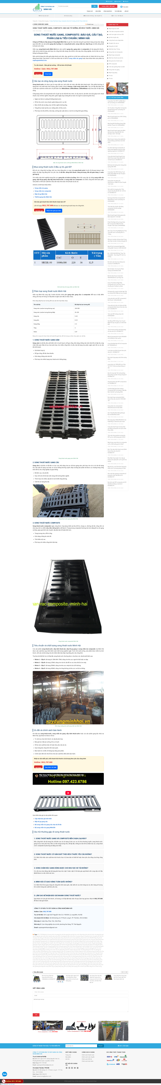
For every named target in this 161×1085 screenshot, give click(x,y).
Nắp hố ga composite (114, 55)
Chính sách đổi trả (87, 1059)
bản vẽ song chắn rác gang (52, 934)
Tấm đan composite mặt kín (116, 31)
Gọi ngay (38, 74)
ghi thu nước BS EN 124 (50, 948)
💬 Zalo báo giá (10, 1084)
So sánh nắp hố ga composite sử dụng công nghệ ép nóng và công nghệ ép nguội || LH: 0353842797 (116, 149)
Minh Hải (49, 953)
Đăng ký (126, 1)
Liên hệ (126, 11)
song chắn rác (61, 956)
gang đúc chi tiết (47, 941)
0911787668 (41, 934)
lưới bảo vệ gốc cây (70, 949)
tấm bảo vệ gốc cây (96, 961)
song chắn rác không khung (53, 959)
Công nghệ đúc (107, 11)
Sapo (95, 1081)
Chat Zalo (48, 74)
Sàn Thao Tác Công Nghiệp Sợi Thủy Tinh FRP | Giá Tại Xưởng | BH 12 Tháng (117, 232)
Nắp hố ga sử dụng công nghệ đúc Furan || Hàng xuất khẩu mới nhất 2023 (116, 140)
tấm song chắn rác (48, 966)
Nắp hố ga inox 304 (114, 28)
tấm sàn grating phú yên (94, 964)
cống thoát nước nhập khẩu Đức (49, 939)
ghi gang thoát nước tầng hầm (70, 946)
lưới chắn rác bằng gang (82, 949)
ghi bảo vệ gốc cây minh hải (53, 943)
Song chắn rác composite (43, 191)
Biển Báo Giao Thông (114, 49)
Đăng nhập (118, 1)
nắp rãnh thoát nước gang (89, 954)
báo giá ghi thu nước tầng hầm (77, 934)
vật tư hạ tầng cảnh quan (70, 966)
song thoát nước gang (85, 961)
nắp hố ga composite (69, 953)
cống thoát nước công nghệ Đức (71, 938)
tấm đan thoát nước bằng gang (44, 964)
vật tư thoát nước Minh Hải (84, 966)
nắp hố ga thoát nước (53, 954)
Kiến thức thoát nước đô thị (116, 58)
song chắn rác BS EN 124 (87, 956)
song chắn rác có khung (43, 958)
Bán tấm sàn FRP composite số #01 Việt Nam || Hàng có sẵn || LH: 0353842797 (117, 484)
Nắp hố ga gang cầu (41, 821)
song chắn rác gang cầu (94, 958)
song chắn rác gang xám (39, 959)
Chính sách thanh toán (88, 1055)
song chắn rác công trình (70, 958)
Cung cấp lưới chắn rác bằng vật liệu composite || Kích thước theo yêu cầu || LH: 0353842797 (117, 307)
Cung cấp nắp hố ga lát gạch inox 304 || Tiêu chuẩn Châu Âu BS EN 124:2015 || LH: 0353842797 (116, 158)
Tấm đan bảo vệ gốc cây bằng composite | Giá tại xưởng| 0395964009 (115, 208)
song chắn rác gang (75, 58)
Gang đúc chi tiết (113, 46)
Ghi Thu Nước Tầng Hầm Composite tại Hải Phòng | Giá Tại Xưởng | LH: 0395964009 (117, 109)
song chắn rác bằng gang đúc (73, 956)
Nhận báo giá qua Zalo (54, 210)
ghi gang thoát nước (56, 946)
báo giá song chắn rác (44, 936)
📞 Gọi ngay (3, 1084)
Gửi (36, 1014)
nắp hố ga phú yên (42, 954)
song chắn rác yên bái (49, 961)
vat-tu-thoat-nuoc (96, 966)
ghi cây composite (65, 943)
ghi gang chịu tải (72, 944)
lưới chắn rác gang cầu (52, 951)
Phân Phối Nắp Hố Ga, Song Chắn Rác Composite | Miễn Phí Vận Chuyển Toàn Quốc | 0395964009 (116, 223)
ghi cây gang (74, 943)
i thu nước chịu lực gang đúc (57, 949)
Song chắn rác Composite (116, 52)
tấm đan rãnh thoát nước (61, 963)
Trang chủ (90, 11)
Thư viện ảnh (118, 11)
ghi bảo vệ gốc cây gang (39, 943)
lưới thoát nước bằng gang (40, 953)
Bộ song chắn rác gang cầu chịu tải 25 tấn (48, 824)
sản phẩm (110, 1)
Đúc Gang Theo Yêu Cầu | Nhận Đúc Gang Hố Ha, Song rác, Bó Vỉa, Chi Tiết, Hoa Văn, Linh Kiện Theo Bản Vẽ (96, 979)
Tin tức (111, 75)
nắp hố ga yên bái (64, 954)
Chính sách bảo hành (87, 1061)
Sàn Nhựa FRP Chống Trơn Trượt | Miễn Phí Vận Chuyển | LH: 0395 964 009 (117, 322)
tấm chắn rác (36, 963)
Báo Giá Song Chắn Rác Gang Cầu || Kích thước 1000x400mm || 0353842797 (48, 977)
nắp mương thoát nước (76, 954)
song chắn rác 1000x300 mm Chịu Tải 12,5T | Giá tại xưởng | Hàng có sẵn (117, 366)
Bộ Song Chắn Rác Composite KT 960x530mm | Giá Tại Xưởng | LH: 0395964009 (116, 199)
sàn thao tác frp (45, 956)
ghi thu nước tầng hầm (63, 948)
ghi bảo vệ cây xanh (86, 941)
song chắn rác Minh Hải (67, 959)
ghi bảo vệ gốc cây (97, 941)
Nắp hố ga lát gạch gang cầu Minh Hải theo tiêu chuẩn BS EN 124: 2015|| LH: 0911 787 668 (116, 132)
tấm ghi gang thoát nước (71, 964)
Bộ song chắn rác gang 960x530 (45, 827)
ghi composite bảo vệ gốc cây (85, 943)
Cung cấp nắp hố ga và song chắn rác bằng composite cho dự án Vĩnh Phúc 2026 (117, 428)
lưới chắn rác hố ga (64, 951)
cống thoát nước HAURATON (88, 938)
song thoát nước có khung (72, 961)
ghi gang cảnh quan (49, 944)
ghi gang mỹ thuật (92, 944)
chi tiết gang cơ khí (48, 938)
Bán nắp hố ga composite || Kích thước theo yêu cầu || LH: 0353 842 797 (117, 399)
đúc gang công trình (63, 939)
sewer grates (53, 956)
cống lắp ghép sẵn (58, 938)
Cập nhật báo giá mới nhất (43, 818)
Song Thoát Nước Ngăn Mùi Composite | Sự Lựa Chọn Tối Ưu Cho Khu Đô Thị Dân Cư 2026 (116, 284)
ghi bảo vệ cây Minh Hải (75, 941)
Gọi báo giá (39, 210)
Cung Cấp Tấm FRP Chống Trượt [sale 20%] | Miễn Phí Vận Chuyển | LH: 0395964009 (116, 173)
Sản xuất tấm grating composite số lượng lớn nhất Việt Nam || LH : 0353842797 (117, 475)
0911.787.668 (47, 911)
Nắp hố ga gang (113, 72)
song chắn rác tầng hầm (92, 959)
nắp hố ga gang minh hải (90, 953)
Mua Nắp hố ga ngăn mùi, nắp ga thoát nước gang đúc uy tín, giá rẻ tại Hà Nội (117, 459)
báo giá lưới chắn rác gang (92, 934)
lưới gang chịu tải (98, 951)
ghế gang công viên (63, 941)
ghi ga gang (97, 943)
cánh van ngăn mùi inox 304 (116, 34)
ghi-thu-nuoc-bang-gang (75, 948)
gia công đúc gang (87, 948)
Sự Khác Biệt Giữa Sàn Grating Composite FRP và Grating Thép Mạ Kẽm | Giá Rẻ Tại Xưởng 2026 (117, 390)
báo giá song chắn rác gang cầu (74, 936)
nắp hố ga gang (79, 953)
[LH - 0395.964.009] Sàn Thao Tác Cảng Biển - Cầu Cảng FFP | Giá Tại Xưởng (117, 255)
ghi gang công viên (82, 944)
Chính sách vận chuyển (88, 1057)
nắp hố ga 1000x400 (57, 953)
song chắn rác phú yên (80, 959)
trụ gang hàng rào (58, 966)
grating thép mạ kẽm (43, 949)
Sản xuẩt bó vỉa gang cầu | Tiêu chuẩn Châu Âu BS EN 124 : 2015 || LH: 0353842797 (117, 191)
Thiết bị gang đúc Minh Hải (43, 197)
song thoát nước (60, 961)
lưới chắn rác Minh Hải (75, 951)
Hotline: (108, 6)
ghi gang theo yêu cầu (44, 946)
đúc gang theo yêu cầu (87, 939)
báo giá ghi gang (64, 934)
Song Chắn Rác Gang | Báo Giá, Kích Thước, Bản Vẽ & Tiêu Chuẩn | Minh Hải (120, 977)
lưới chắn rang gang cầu (87, 951)
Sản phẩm (98, 11)
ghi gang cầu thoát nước (61, 944)
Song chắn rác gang (43, 21)
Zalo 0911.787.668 (50, 767)
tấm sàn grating (83, 964)
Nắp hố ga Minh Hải (41, 194)
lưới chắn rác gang (93, 949)
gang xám (54, 941)
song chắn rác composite (56, 958)
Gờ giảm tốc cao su (114, 43)
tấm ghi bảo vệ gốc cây (59, 964)
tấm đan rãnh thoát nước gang (77, 963)
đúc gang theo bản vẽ (74, 939)
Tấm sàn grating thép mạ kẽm (117, 66)
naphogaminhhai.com (40, 60)
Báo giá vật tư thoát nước (115, 61)
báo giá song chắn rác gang (58, 936)
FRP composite (113, 63)
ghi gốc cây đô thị (82, 946)
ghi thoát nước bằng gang (94, 946)
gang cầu (39, 941)
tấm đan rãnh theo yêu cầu (47, 963)
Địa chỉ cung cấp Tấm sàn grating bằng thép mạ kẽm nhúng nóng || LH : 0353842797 (117, 374)
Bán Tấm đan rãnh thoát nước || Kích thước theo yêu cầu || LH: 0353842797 (117, 451)
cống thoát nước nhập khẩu (116, 40)
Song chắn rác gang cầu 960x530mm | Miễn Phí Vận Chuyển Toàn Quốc (117, 182)
